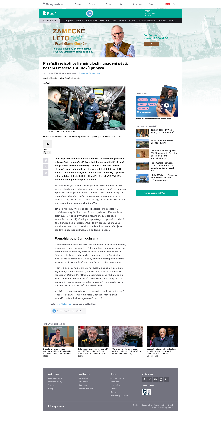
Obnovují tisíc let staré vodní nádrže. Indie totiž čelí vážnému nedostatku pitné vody (126, 351)
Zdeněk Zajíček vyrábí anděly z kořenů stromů (162, 131)
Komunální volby (55, 382)
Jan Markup (62, 304)
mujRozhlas (107, 4)
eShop (50, 389)
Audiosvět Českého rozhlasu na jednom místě (153, 119)
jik (70, 304)
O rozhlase (137, 4)
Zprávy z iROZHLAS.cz (54, 324)
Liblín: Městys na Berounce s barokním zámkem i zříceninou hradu (164, 177)
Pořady (79, 20)
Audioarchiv (150, 13)
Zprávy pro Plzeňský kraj (89, 73)
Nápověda (114, 382)
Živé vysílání (142, 108)
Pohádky (141, 104)
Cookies (136, 405)
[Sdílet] (49, 152)
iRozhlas (78, 4)
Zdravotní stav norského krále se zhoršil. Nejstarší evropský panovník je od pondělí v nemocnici (161, 352)
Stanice (122, 4)
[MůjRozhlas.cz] (47, 83)
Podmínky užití (159, 405)
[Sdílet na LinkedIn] (45, 173)
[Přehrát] (47, 144)
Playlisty (104, 20)
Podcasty (83, 385)
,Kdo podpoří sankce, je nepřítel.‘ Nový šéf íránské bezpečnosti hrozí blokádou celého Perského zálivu (93, 352)
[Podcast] (45, 152)
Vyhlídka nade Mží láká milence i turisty (162, 141)
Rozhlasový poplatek (119, 396)
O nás (132, 20)
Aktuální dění (49, 20)
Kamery (148, 15)
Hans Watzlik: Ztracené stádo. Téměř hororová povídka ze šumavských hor (162, 167)
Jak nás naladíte (146, 20)
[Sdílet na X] (45, 166)
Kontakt (162, 20)
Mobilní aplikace (86, 389)
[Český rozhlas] (53, 4)
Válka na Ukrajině (55, 378)
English (170, 405)
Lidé (114, 20)
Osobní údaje (147, 405)
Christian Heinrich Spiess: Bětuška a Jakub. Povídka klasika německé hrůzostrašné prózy (164, 154)
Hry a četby (142, 100)
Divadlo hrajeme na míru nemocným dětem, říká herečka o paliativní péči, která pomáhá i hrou (57, 352)
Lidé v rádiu (115, 385)
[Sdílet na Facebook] (45, 160)
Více (171, 20)
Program (92, 4)
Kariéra (113, 389)
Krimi (152, 100)
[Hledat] (175, 4)
